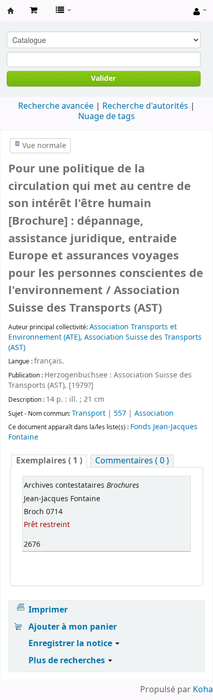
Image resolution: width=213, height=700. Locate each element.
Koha (203, 689)
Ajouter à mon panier (72, 627)
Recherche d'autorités (145, 106)
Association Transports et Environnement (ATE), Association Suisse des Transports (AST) (105, 337)
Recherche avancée (56, 106)
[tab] (49, 461)
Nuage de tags (106, 116)
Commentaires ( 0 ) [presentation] (132, 461)
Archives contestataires (10, 10)
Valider (103, 78)
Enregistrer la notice (71, 643)
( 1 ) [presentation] (49, 461)
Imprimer (48, 610)
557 (120, 413)
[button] (33, 10)
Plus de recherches (67, 660)
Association (154, 413)
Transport (90, 413)
